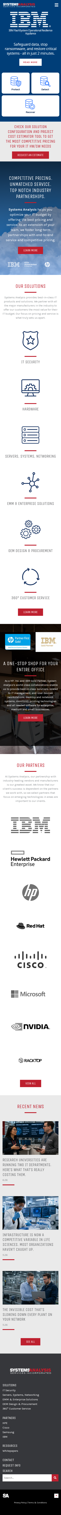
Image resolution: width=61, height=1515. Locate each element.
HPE (5, 1423)
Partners (9, 1418)
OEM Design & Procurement (20, 1404)
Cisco (6, 1427)
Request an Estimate (30, 155)
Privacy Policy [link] (20, 1502)
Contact (8, 1460)
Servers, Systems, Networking (21, 1394)
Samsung (8, 1432)
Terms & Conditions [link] (37, 1502)
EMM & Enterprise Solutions (20, 1399)
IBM (5, 1436)
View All (30, 1083)
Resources (10, 1446)
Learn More (30, 250)
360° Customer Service (17, 1408)
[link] (30, 1509)
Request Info (12, 1465)
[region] (30, 61)
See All (30, 1342)
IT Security (9, 1390)
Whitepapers (10, 1450)
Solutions (9, 1385)
